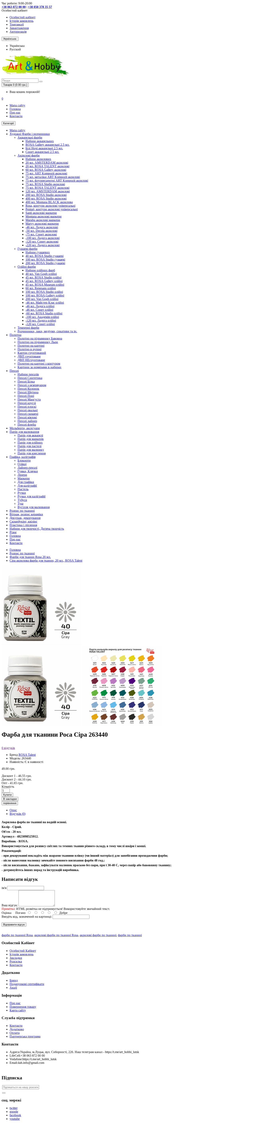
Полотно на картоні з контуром (39, 363)
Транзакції (17, 24)
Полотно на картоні (31, 345)
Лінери (22, 474)
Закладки (16, 958)
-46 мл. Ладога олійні (40, 306)
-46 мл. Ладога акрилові (42, 227)
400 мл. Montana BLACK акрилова (49, 202)
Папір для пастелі (29, 446)
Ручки (22, 492)
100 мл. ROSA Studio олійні (44, 291)
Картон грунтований (32, 352)
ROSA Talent (27, 754)
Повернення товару (23, 1006)
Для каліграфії (27, 485)
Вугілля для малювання (34, 507)
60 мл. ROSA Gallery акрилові (46, 169)
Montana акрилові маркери (44, 216)
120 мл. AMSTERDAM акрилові (48, 191)
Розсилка (16, 961)
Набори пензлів (28, 374)
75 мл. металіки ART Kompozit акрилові (53, 177)
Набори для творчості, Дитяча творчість (37, 528)
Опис (13, 810)
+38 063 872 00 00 (14, 7)
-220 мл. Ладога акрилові (43, 245)
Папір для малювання (24, 431)
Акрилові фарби (29, 155)
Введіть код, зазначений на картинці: (27, 916)
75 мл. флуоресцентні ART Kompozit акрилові (57, 180)
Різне (13, 532)
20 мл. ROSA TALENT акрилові (47, 166)
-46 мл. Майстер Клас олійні (45, 302)
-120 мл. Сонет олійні (40, 324)
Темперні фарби (28, 327)
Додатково (17, 1029)
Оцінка (6, 912)
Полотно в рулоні (29, 349)
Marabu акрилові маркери (43, 220)
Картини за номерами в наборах (39, 367)
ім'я (4, 888)
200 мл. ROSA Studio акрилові (46, 195)
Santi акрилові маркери (41, 213)
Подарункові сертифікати (27, 984)
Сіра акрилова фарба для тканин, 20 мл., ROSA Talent (46, 560)
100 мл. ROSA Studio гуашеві (45, 259)
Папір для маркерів (31, 439)
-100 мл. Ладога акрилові (43, 238)
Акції (13, 987)
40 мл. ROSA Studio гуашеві (45, 256)
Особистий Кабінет (23, 950)
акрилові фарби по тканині (98, 935)
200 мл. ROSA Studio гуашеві (45, 263)
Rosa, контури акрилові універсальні (50, 205)
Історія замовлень (21, 21)
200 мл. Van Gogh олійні (42, 299)
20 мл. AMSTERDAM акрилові (47, 162)
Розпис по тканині (22, 510)
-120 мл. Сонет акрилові (42, 241)
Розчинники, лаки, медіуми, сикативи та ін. (47, 331)
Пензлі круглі (27, 403)
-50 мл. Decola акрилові (41, 230)
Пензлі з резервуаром (32, 385)
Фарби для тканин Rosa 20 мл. (30, 557)
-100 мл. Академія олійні (42, 317)
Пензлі (14, 370)
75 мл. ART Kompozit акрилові (46, 173)
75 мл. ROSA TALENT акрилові (47, 187)
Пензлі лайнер (27, 421)
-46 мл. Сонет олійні (39, 309)
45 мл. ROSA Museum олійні (45, 284)
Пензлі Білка (26, 381)
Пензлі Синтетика (30, 378)
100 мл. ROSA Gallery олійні (45, 295)
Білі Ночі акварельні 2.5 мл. (44, 148)
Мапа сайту (17, 105)
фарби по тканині (130, 935)
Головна (15, 109)
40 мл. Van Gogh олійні (41, 274)
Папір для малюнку (31, 449)
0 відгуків (8, 748)
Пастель (23, 489)
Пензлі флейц (27, 424)
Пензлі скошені (28, 413)
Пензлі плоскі (27, 406)
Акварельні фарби (30, 137)
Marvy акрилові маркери (42, 223)
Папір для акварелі (30, 435)
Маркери (24, 478)
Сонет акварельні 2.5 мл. (42, 152)
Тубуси (22, 500)
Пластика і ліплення (23, 525)
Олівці (22, 464)
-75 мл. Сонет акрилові (41, 234)
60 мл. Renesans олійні (41, 288)
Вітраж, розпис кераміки (26, 514)
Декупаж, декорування (25, 518)
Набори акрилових (38, 159)
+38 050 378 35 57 (40, 7)
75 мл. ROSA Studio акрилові (45, 184)
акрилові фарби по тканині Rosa (56, 935)
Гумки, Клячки (28, 471)
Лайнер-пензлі (27, 467)
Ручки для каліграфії (31, 496)
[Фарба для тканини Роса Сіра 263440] (41, 724)
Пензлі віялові (27, 417)
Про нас (15, 112)
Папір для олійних (30, 442)
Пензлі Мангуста (29, 399)
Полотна (15, 335)
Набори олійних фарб (40, 270)
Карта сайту (18, 1010)
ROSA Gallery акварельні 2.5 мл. (48, 144)
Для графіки (26, 482)
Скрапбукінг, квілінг (23, 521)
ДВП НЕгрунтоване (31, 360)
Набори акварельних (40, 141)
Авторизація (18, 31)
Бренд (14, 980)
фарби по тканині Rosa (17, 935)
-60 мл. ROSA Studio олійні (44, 313)
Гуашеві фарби (27, 248)
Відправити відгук (14, 924)
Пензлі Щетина (28, 392)
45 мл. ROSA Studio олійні (43, 277)
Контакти (16, 116)
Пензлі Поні (26, 396)
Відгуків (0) (18, 813)
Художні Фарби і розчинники (30, 134)
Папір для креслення (32, 453)
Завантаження (19, 28)
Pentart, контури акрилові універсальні (52, 209)
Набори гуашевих (38, 252)
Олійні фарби (27, 266)
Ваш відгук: (10, 905)
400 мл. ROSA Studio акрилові (46, 198)
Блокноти (24, 460)
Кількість (8, 786)
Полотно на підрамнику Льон (38, 342)
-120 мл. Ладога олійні (41, 320)
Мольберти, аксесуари (25, 428)
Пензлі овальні (28, 410)
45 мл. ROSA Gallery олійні (44, 281)
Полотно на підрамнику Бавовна (40, 338)
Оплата (15, 1033)
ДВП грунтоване (29, 356)
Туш (20, 503)
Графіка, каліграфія (22, 457)
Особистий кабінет (22, 17)
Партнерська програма (25, 1036)
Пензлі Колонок (28, 388)
